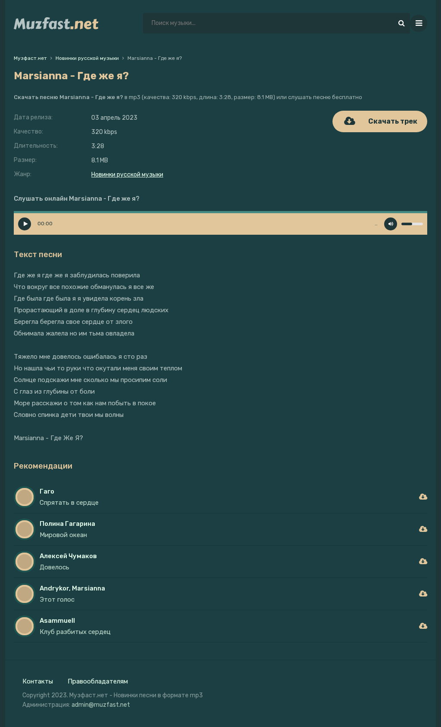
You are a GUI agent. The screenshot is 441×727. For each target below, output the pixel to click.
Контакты (37, 681)
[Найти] (401, 23)
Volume (390, 223)
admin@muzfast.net (100, 704)
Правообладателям (98, 681)
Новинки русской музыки (127, 174)
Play (24, 223)
